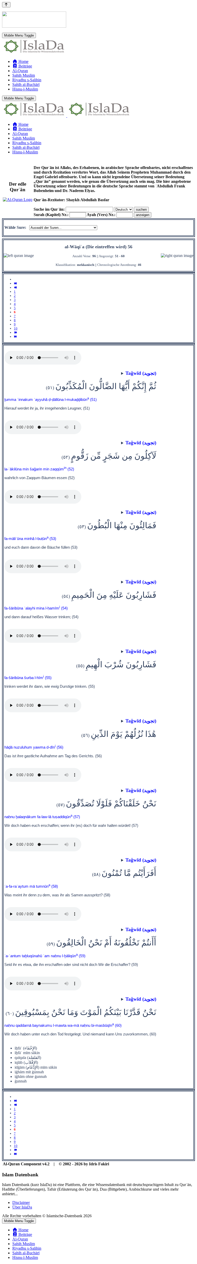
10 (15, 328)
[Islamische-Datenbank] (34, 53)
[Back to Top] (6, 4)
